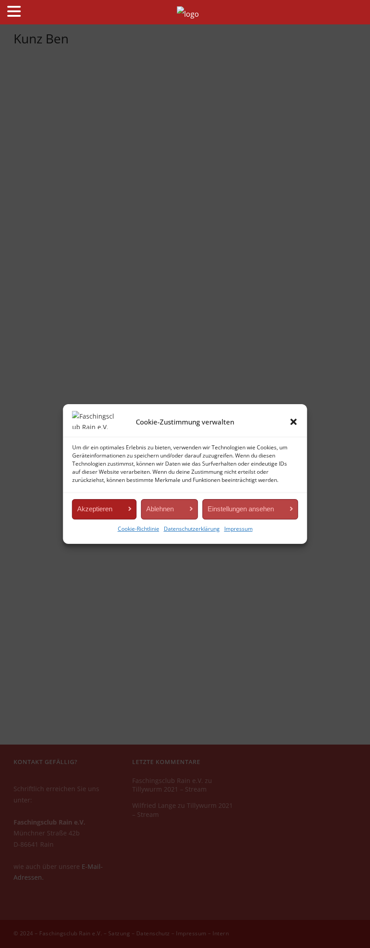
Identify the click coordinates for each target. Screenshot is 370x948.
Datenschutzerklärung (192, 529)
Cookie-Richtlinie (138, 529)
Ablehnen (160, 509)
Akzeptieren (94, 509)
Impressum (238, 529)
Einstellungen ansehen (241, 509)
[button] (293, 421)
